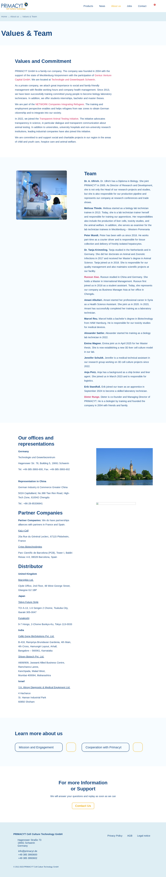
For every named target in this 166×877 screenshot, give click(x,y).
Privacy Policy (114, 835)
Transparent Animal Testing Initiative (58, 118)
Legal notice (143, 835)
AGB (129, 835)
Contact (142, 6)
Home (4, 16)
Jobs (129, 6)
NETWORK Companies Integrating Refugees (59, 104)
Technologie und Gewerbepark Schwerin (73, 79)
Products (88, 6)
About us (116, 6)
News (102, 6)
